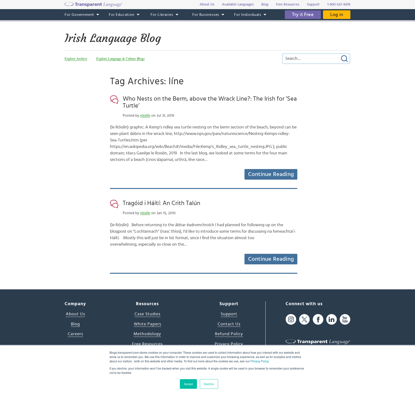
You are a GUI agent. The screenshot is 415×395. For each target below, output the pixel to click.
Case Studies (147, 314)
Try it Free (303, 14)
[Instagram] (291, 319)
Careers (75, 334)
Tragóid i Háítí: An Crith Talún (161, 203)
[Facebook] (318, 319)
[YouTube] (345, 319)
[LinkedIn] (331, 319)
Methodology (147, 334)
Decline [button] (209, 384)
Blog (75, 324)
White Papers (147, 324)
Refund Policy (229, 334)
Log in (336, 14)
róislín (145, 115)
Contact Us (229, 324)
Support (229, 314)
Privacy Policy (259, 361)
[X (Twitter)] (304, 319)
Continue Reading (271, 174)
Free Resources (147, 344)
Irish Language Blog (113, 38)
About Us (75, 314)
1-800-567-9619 (338, 4)
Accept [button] (188, 384)
